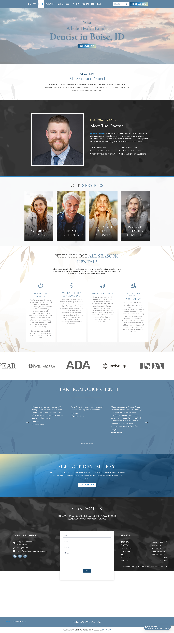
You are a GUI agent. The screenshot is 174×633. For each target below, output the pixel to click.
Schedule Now (139, 4)
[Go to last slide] (27, 422)
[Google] (20, 556)
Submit (87, 571)
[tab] (81, 443)
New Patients (50, 4)
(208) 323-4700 (63, 4)
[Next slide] (146, 422)
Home (40, 4)
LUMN (105, 630)
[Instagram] (25, 556)
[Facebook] (15, 556)
